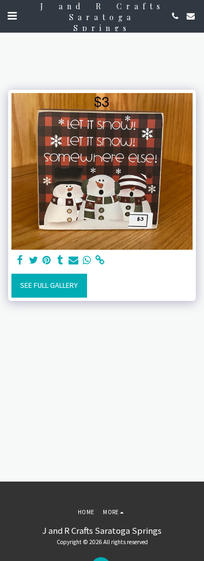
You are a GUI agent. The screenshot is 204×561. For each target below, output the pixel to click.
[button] (12, 15)
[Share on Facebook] (20, 260)
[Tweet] (34, 260)
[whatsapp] (87, 260)
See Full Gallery (49, 285)
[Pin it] (47, 260)
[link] (100, 260)
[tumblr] (60, 260)
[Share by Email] (73, 260)
